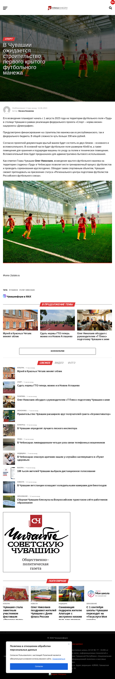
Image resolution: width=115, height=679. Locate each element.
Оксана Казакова (26, 111)
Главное (14, 290)
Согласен (39, 666)
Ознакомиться (58, 659)
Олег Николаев (28, 290)
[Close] (69, 644)
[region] (39, 657)
